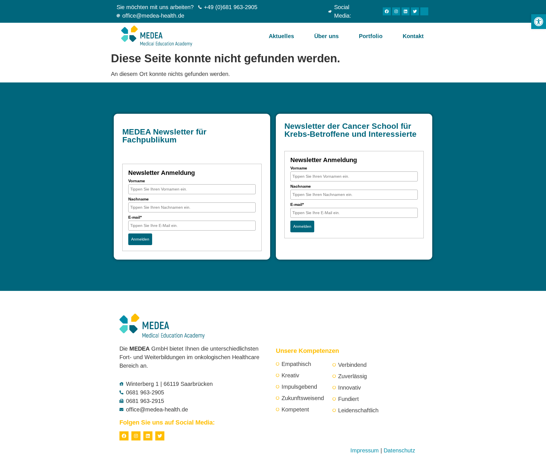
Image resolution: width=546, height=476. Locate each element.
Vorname (136, 181)
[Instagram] (396, 11)
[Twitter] (415, 11)
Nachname (138, 199)
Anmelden (140, 239)
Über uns (326, 36)
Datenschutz (399, 450)
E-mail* (135, 217)
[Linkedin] (406, 11)
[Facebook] (387, 11)
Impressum (364, 450)
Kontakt (413, 36)
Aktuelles (281, 36)
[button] (538, 21)
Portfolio (370, 36)
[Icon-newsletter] (424, 11)
